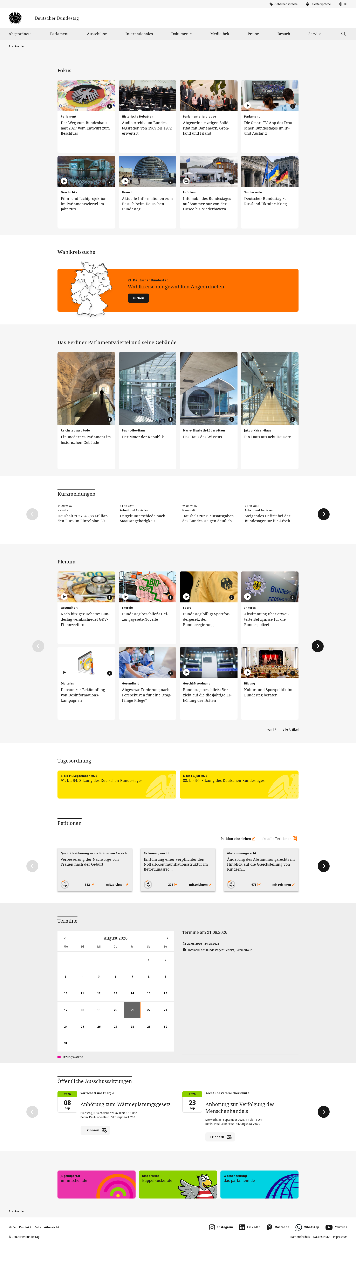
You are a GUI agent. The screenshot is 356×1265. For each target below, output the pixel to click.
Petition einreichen (236, 838)
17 (69, 1013)
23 (169, 1013)
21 (136, 1013)
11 (86, 996)
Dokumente (181, 33)
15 (152, 996)
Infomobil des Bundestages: (220, 950)
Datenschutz (321, 1237)
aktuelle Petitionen (277, 838)
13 (119, 996)
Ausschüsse (97, 33)
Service (314, 33)
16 (169, 996)
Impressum (340, 1237)
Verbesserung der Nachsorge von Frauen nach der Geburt (90, 862)
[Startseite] (43, 18)
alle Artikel (291, 729)
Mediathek (219, 33)
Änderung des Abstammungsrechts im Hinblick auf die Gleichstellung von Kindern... (261, 864)
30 (169, 1030)
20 (119, 1013)
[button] (342, 4)
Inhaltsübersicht (46, 1227)
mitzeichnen (115, 884)
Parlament (59, 33)
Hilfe (12, 1227)
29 (152, 1030)
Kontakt (25, 1227)
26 (102, 1030)
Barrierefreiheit (300, 1237)
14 (136, 996)
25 (86, 1030)
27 (119, 1030)
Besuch (284, 33)
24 (69, 1030)
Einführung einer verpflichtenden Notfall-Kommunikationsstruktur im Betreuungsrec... (176, 864)
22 (152, 1013)
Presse (253, 33)
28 (136, 1030)
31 (69, 1046)
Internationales (139, 33)
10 (69, 996)
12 (102, 996)
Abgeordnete (20, 33)
